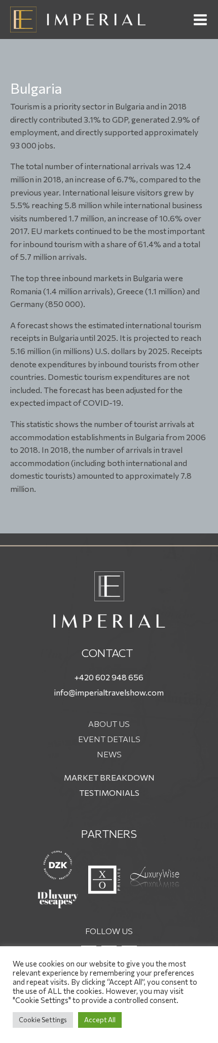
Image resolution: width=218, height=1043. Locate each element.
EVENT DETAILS (109, 739)
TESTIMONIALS (109, 792)
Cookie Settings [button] (43, 1020)
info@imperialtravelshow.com (109, 692)
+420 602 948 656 (109, 677)
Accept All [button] (100, 1020)
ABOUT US (109, 723)
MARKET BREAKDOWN (109, 777)
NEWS (109, 754)
